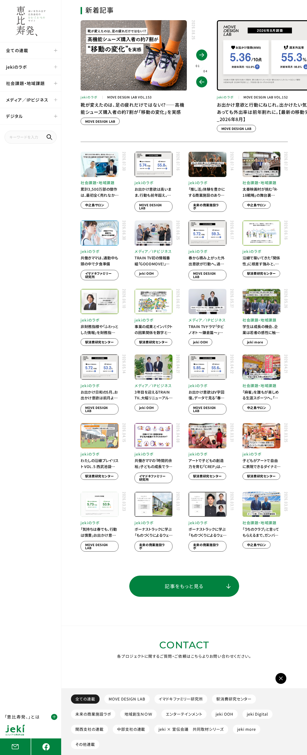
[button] (201, 81)
